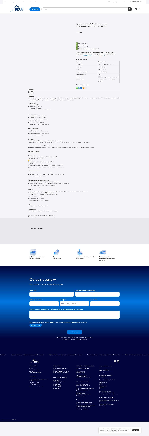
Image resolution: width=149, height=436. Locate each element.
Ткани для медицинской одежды (84, 402)
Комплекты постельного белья (107, 379)
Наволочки (102, 381)
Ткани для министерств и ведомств (85, 403)
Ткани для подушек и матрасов (61, 371)
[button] (136, 9)
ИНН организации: (36, 300)
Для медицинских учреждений (106, 392)
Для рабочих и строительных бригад (108, 394)
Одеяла (101, 383)
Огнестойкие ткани (81, 392)
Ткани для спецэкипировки (83, 407)
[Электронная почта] (118, 362)
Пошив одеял (102, 401)
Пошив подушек (103, 403)
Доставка (25, 2)
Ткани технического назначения (61, 373)
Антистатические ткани (82, 384)
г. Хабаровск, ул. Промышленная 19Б (116, 2)
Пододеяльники (103, 386)
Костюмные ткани (80, 371)
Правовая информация (35, 372)
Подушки (101, 384)
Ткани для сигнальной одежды (83, 406)
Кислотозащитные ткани (82, 390)
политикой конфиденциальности (79, 339)
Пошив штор (102, 405)
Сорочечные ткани (80, 376)
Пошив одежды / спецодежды (106, 404)
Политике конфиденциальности (113, 431)
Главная (7, 2)
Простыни (101, 387)
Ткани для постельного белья (60, 368)
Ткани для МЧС (57, 382)
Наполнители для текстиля (105, 369)
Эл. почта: (93, 300)
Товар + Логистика (15, 2)
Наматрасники (103, 382)
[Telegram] (79, 88)
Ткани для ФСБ (57, 384)
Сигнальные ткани (80, 396)
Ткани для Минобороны (59, 381)
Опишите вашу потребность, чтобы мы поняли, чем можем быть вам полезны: (56, 309)
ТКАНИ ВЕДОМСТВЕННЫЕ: (60, 377)
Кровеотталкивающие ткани (83, 394)
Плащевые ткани (80, 373)
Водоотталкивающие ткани (83, 385)
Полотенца (102, 388)
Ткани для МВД (57, 380)
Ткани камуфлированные (82, 409)
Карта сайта (21, 419)
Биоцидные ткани (80, 393)
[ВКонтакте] (81, 88)
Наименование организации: (85, 290)
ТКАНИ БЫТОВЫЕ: (57, 366)
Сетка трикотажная (104, 370)
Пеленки (101, 390)
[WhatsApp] (77, 88)
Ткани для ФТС (57, 388)
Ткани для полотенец (58, 370)
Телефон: (63, 300)
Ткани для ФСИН (57, 385)
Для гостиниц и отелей (105, 391)
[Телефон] (115, 362)
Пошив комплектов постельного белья (109, 400)
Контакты (37, 2)
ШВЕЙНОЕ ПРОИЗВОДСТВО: (107, 397)
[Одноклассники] (83, 88)
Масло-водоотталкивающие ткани (85, 386)
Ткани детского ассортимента (60, 372)
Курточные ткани (80, 372)
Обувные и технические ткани (83, 377)
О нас (31, 2)
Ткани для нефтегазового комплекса (85, 405)
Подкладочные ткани (81, 375)
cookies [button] (114, 428)
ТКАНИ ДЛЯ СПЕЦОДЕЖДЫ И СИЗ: (85, 366)
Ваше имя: (33, 290)
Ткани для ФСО (57, 386)
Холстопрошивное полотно (106, 372)
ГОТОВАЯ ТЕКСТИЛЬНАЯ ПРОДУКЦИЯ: (105, 376)
